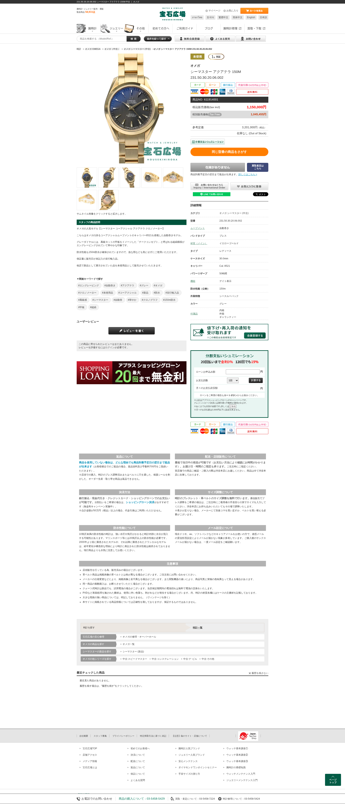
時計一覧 (197, 627)
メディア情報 (90, 761)
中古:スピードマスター (135, 659)
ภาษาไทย (197, 17)
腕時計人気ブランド (189, 748)
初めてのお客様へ (140, 748)
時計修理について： (233, 798)
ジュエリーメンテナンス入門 (242, 780)
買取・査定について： (187, 798)
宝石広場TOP (90, 748)
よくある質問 (138, 780)
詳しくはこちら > (247, 174)
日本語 (263, 17)
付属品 (194, 313)
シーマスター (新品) (133, 651)
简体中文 (237, 17)
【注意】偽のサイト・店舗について (189, 736)
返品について (138, 767)
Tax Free (215, 114)
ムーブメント (197, 228)
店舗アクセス (90, 754)
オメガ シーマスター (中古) (234, 213)
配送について (138, 761)
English (251, 17)
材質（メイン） (198, 243)
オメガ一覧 (129, 644)
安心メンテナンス (188, 761)
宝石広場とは (90, 767)
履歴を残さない (260, 673)
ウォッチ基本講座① (237, 748)
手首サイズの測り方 (189, 773)
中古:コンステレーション (165, 659)
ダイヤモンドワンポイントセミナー (197, 767)
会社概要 (83, 736)
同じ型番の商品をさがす (229, 151)
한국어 (210, 17)
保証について (138, 773)
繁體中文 (223, 17)
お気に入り (232, 10)
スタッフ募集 (100, 736)
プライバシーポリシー (123, 736)
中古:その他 (208, 659)
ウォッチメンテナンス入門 (240, 773)
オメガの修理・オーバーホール (139, 636)
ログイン (110, 347)
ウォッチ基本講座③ (237, 761)
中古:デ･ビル (190, 659)
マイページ (214, 10)
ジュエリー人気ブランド (191, 754)
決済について (138, 754)
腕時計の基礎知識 (236, 767)
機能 (192, 281)
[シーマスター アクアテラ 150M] (87, 178)
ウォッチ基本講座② (237, 754)
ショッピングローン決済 (140, 502)
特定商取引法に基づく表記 (153, 736)
